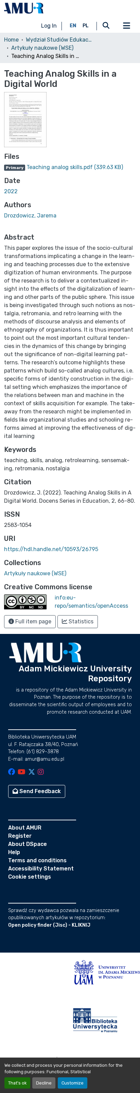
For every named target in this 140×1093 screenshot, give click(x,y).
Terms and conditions (37, 860)
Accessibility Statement (41, 868)
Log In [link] (49, 25)
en (73, 26)
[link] (70, 167)
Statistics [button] (80, 621)
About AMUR (24, 827)
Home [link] (11, 39)
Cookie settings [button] (29, 877)
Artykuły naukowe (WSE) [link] (42, 48)
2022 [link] (11, 191)
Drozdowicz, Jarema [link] (30, 215)
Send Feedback (39, 791)
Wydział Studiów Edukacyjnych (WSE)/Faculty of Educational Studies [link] (60, 39)
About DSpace (27, 844)
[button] (23, 8)
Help (14, 852)
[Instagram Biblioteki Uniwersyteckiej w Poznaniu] (41, 772)
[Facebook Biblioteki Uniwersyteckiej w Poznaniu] (11, 772)
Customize (73, 1083)
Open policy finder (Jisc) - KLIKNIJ (49, 925)
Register (20, 836)
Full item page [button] (32, 621)
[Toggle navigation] (126, 25)
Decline (44, 1083)
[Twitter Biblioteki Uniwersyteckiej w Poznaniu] (31, 772)
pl (86, 26)
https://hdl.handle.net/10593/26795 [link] (51, 549)
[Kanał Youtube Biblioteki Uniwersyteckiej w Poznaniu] (21, 772)
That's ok (17, 1083)
